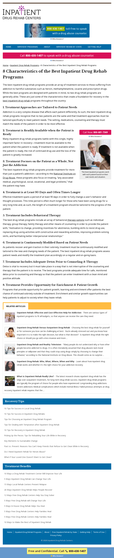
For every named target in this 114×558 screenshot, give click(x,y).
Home (8, 47)
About (47, 47)
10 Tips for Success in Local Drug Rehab (22, 408)
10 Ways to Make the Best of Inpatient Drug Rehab (27, 522)
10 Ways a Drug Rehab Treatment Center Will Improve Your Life (33, 473)
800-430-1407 (34, 55)
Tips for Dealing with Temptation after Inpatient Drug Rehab (31, 424)
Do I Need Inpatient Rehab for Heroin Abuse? (25, 451)
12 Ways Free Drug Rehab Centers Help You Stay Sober (29, 495)
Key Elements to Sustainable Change (21, 441)
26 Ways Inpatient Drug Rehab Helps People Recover (28, 489)
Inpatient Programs (27, 47)
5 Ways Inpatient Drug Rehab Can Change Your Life (27, 479)
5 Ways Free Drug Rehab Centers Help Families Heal (27, 511)
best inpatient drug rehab (16, 100)
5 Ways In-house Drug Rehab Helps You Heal (24, 506)
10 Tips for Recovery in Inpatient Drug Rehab (24, 430)
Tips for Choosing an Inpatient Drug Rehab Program (28, 419)
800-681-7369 (100, 132)
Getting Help (94, 47)
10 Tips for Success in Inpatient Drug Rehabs (24, 414)
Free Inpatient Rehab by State (64, 532)
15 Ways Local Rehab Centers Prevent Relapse (25, 484)
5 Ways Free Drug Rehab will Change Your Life (25, 500)
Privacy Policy (56, 535)
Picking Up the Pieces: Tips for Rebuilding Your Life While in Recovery (35, 435)
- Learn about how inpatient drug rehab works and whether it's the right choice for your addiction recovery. (61, 363)
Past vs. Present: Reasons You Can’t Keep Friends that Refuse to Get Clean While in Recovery (46, 446)
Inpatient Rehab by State (69, 47)
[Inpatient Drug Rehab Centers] (22, 12)
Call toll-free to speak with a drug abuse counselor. (64, 31)
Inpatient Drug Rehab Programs (24, 65)
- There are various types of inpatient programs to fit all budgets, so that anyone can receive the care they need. (62, 314)
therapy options (75, 220)
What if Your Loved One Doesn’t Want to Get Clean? (28, 457)
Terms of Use (99, 532)
